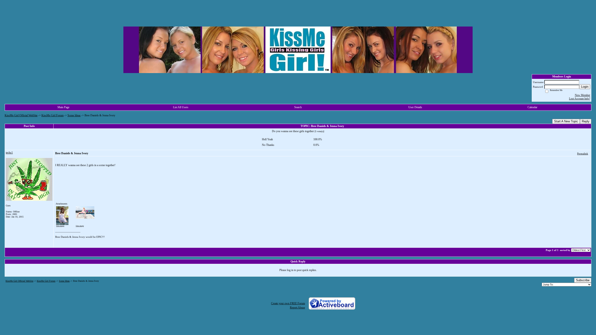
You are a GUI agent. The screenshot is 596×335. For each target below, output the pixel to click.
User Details (415, 107)
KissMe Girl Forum (52, 115)
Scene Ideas (74, 115)
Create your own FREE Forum (288, 303)
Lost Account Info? (579, 98)
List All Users (180, 107)
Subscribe (582, 280)
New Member (582, 95)
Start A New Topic (566, 121)
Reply (585, 121)
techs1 (9, 152)
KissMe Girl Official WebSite (21, 115)
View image (60, 226)
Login (584, 86)
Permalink (582, 153)
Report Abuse (297, 307)
